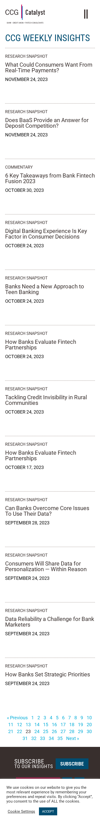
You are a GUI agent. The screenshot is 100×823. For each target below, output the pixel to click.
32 (33, 738)
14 (36, 724)
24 (36, 731)
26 (54, 731)
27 (63, 731)
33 (42, 738)
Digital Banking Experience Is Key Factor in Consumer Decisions (46, 234)
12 (19, 724)
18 (71, 724)
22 (19, 731)
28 (71, 731)
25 (45, 731)
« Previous (17, 717)
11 (10, 724)
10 (89, 717)
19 (80, 724)
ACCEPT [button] (48, 811)
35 (60, 738)
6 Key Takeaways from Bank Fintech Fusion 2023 (50, 178)
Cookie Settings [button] (21, 811)
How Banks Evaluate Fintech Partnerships (40, 345)
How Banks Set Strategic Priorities (47, 674)
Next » (72, 738)
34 (51, 738)
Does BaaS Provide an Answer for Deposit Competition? (46, 123)
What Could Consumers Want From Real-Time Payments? (48, 68)
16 (54, 724)
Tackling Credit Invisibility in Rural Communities (46, 400)
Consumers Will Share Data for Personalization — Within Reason (46, 566)
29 (80, 731)
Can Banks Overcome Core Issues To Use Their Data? (47, 511)
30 (89, 731)
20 (89, 724)
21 (10, 731)
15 (45, 724)
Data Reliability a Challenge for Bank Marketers (49, 622)
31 (25, 738)
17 (63, 724)
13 (28, 724)
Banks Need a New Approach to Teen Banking (44, 289)
